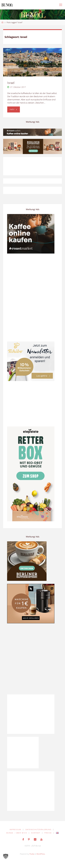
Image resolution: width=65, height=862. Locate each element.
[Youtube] (41, 839)
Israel (10, 83)
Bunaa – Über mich (16, 833)
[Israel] (32, 62)
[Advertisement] (32, 658)
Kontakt (35, 833)
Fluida (31, 854)
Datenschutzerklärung (38, 829)
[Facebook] (23, 839)
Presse (48, 833)
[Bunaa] (7, 4)
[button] (5, 856)
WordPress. (40, 854)
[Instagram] (35, 839)
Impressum (15, 829)
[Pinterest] (29, 839)
